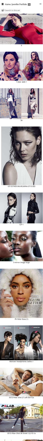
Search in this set (12, 10)
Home (8, 4)
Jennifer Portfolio (19, 4)
